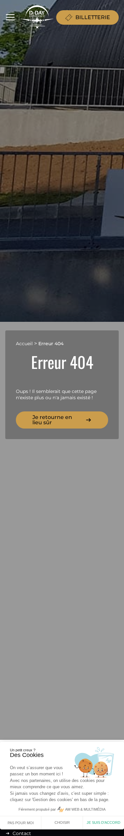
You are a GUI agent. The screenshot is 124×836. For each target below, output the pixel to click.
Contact (22, 833)
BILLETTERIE (92, 17)
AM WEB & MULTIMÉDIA (85, 809)
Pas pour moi (21, 823)
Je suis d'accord (103, 822)
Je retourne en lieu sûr (52, 420)
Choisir (62, 822)
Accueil (24, 344)
